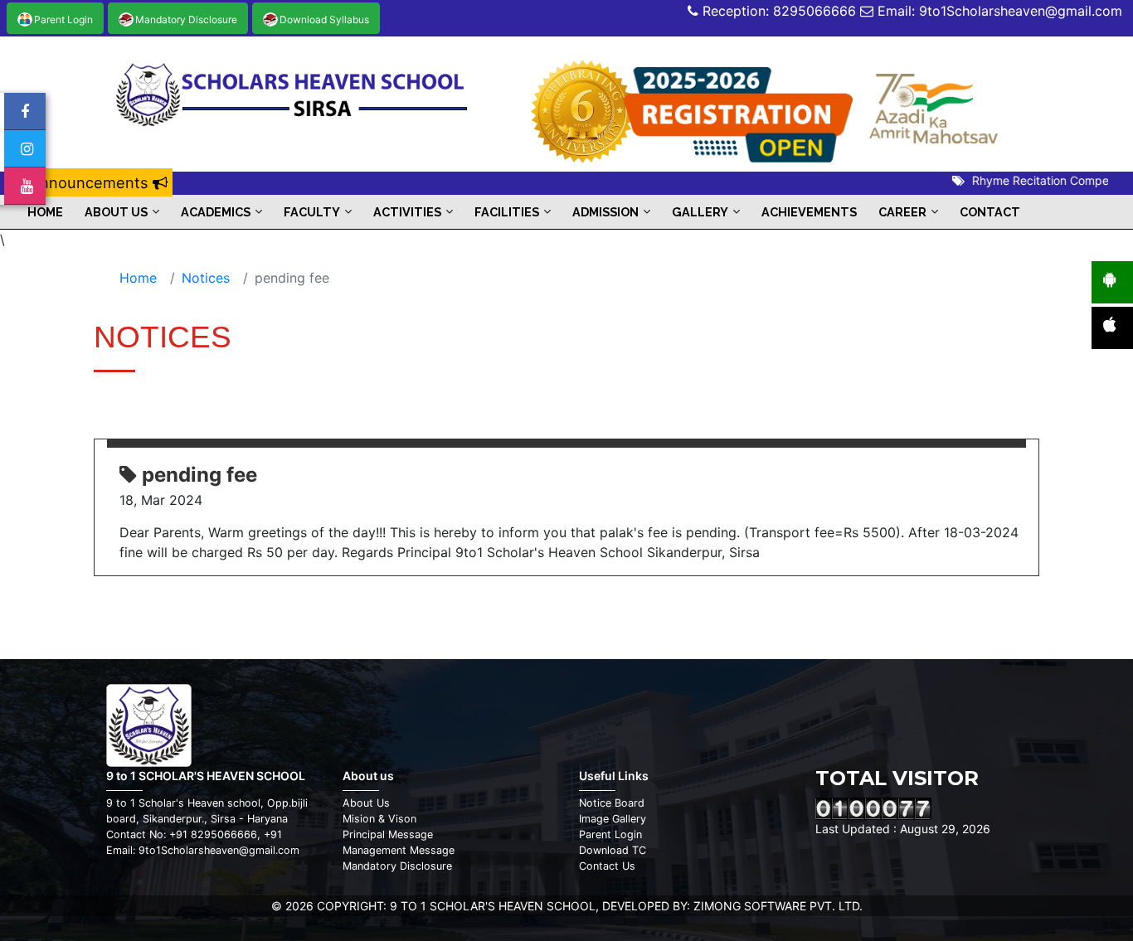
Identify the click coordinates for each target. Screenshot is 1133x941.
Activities (407, 212)
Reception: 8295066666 (777, 10)
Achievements (809, 212)
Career (902, 212)
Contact (990, 212)
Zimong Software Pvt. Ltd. (778, 906)
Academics (215, 212)
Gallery (700, 212)
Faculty (312, 212)
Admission (605, 212)
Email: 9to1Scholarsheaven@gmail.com (997, 10)
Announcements (91, 182)
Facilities (506, 212)
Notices (206, 277)
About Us (116, 212)
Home (45, 212)
